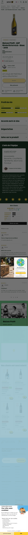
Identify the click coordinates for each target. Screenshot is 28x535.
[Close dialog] (26, 258)
